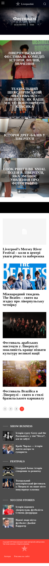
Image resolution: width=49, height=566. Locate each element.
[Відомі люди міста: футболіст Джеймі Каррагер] (8, 523)
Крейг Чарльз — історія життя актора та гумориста (29, 449)
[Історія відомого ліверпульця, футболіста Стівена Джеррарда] (8, 510)
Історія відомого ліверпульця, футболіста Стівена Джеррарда (29, 509)
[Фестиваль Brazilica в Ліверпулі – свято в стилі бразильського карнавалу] (24, 374)
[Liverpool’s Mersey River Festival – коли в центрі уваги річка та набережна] (24, 232)
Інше (32, 25)
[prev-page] (5, 409)
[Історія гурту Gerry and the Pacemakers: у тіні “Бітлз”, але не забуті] (8, 436)
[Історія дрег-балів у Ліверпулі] (24, 138)
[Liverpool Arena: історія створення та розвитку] (8, 471)
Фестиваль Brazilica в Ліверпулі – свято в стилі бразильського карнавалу (23, 394)
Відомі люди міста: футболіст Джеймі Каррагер (26, 523)
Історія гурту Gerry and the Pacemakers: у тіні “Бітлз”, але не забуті (31, 436)
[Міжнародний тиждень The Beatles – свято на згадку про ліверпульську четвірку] (24, 277)
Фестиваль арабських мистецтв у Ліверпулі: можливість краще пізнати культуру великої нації (24, 348)
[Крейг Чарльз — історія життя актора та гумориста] (8, 449)
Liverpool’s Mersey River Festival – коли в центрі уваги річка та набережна (23, 252)
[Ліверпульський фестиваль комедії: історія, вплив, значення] (24, 59)
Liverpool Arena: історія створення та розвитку (29, 469)
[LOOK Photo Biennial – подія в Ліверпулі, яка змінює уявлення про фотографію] (24, 177)
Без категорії (20, 25)
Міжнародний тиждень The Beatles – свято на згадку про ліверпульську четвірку (23, 299)
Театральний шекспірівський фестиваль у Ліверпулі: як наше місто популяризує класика (31, 485)
